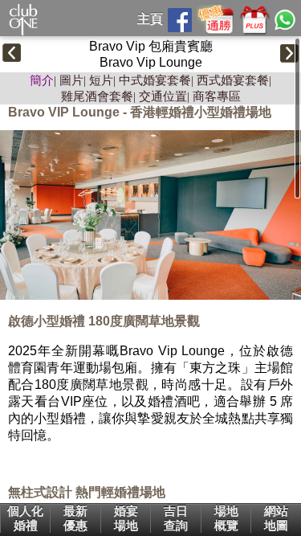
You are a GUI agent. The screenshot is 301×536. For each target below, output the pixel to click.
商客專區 (217, 96)
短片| (102, 80)
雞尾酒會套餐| (98, 96)
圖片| (72, 80)
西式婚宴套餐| (234, 80)
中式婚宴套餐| (156, 80)
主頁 (150, 19)
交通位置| (164, 96)
